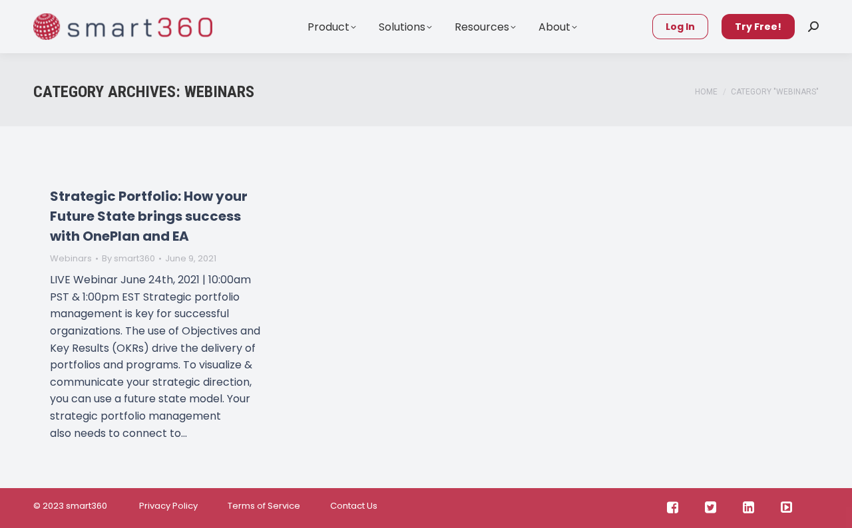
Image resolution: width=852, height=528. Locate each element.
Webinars (71, 258)
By (128, 259)
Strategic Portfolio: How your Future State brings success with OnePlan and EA (149, 216)
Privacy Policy (167, 505)
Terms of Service (264, 505)
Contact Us (353, 505)
